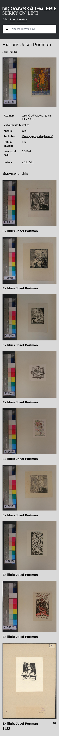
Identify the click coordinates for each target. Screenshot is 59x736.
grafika (25, 125)
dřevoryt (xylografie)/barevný (37, 136)
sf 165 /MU (28, 162)
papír (24, 130)
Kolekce (22, 19)
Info (12, 19)
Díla (5, 19)
